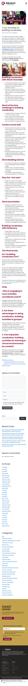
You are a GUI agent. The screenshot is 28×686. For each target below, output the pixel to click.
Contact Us (13, 672)
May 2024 (4, 519)
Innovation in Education (8, 555)
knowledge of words (7, 49)
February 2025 (5, 500)
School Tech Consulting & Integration (6, 665)
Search (4, 416)
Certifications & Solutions (6, 672)
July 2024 (4, 515)
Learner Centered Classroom (9, 561)
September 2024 (6, 511)
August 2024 (5, 513)
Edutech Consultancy (9, 282)
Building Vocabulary (9, 360)
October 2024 (5, 509)
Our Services (14, 666)
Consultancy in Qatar (7, 542)
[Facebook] (3, 659)
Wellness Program (6, 591)
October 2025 (5, 484)
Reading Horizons (6, 576)
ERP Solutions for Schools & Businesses (6, 670)
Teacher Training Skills (7, 582)
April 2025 (4, 496)
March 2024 (5, 523)
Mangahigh (5, 565)
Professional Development (9, 572)
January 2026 (5, 477)
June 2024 (4, 517)
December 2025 (6, 480)
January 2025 (5, 503)
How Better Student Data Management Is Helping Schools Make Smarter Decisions (12, 437)
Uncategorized (6, 586)
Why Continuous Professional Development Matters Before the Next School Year (13, 430)
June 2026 (4, 467)
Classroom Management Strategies (11, 540)
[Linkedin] (5, 659)
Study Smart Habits (7, 580)
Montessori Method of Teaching (10, 567)
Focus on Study (6, 549)
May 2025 (4, 494)
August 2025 (5, 488)
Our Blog (13, 670)
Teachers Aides (6, 584)
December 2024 (6, 505)
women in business (7, 593)
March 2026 (5, 473)
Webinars (4, 588)
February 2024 (5, 526)
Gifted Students (6, 551)
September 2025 (6, 486)
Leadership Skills (6, 559)
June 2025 (4, 492)
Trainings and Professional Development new (6, 663)
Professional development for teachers (14, 362)
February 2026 (5, 475)
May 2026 (4, 469)
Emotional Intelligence (7, 547)
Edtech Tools (5, 544)
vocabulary (5, 38)
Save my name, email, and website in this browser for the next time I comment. (13, 403)
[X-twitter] (10, 659)
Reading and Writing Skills (8, 574)
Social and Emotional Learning (9, 578)
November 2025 (6, 482)
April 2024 (4, 521)
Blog (3, 536)
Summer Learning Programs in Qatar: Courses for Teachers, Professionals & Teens (13, 441)
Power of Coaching (7, 570)
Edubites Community (5, 673)
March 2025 (5, 498)
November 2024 (6, 507)
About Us (13, 664)
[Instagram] (8, 659)
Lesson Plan (5, 563)
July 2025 (4, 490)
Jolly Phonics (5, 557)
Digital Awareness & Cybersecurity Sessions (5, 668)
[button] (26, 3)
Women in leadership (7, 595)
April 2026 (4, 471)
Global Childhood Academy (9, 553)
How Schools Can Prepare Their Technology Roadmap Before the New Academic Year (13, 434)
